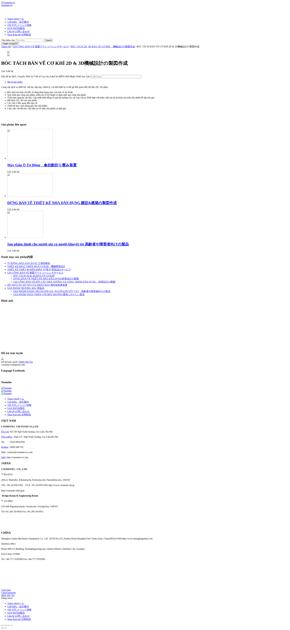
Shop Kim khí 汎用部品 (19, 34)
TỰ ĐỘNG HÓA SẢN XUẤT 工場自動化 (28, 263)
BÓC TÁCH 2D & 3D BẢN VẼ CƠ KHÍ (33, 275)
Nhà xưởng (6, 437)
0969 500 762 (26, 362)
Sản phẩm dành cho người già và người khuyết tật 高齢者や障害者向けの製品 (68, 244)
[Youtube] (6, 388)
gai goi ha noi (7, 527)
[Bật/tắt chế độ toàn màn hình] (8, 625)
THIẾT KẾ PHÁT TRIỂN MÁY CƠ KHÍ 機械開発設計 (36, 266)
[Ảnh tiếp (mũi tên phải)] (5, 628)
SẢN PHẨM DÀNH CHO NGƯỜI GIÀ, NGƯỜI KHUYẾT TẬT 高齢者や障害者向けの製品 (61, 291)
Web (3, 457)
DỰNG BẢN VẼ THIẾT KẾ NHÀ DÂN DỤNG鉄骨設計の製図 (46, 278)
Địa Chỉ (5, 431)
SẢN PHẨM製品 (16, 28)
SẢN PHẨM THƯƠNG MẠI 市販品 (25, 288)
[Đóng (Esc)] (2, 625)
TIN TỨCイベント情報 (19, 25)
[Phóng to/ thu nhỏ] (11, 625)
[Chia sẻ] (5, 625)
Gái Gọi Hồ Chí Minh (11, 522)
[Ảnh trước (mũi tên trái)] (2, 628)
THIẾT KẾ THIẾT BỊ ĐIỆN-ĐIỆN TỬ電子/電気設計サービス (39, 269)
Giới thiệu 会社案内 (18, 22)
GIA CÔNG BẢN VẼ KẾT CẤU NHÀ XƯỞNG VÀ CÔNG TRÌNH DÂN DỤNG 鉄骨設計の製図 (64, 282)
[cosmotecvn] (8, 2)
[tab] (148, 82)
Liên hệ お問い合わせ (18, 31)
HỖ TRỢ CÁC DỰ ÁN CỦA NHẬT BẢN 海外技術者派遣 (37, 285)
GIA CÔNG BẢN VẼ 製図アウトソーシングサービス (41, 46)
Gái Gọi (5, 516)
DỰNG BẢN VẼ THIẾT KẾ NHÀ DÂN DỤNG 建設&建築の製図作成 (62, 203)
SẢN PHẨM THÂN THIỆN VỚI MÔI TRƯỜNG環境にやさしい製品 (49, 294)
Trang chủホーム (15, 19)
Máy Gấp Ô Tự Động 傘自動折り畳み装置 (42, 165)
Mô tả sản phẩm (15, 82)
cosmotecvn (7, 5)
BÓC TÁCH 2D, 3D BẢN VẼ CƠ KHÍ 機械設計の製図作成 (103, 46)
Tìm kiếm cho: (8, 40)
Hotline (4, 447)
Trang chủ (6, 46)
